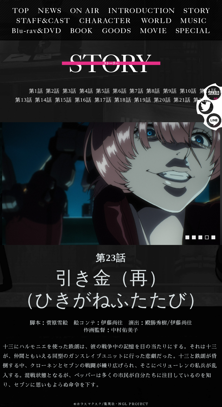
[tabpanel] (111, 183)
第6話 (120, 91)
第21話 (182, 100)
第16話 (83, 100)
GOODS (116, 30)
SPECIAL (193, 30)
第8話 (153, 91)
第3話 (70, 91)
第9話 (170, 91)
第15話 (63, 100)
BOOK (81, 30)
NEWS (49, 10)
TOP (20, 10)
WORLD (156, 20)
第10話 (188, 91)
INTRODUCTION (141, 10)
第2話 (53, 91)
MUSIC (193, 20)
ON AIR (84, 10)
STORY (197, 10)
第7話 (136, 91)
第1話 (36, 91)
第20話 (162, 100)
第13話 (23, 100)
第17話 (103, 100)
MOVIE (153, 30)
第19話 (142, 100)
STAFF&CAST (43, 20)
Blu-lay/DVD (36, 30)
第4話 (86, 91)
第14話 (43, 100)
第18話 (122, 100)
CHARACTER (104, 20)
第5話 (103, 91)
